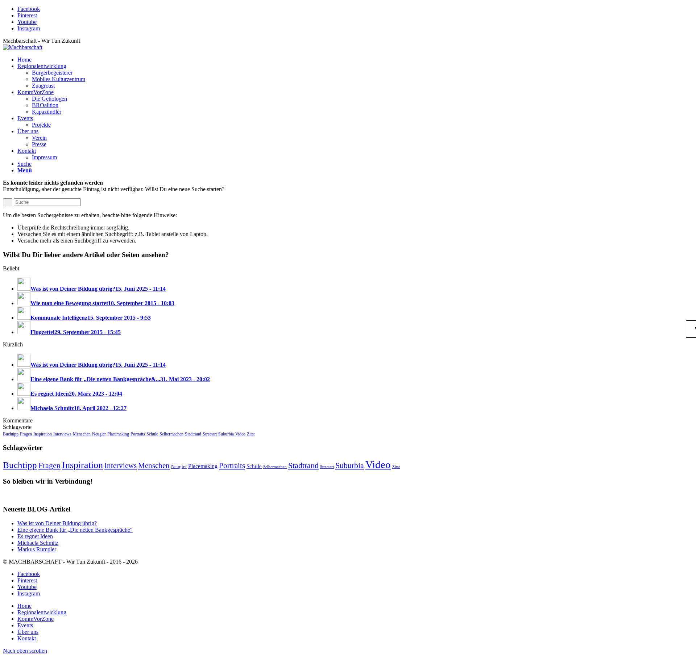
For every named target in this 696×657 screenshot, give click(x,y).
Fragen (26, 434)
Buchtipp (10, 434)
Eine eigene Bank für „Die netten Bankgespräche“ (75, 530)
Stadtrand (193, 434)
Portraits (137, 434)
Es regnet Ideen (35, 536)
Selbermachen (171, 434)
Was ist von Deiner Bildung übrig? (57, 523)
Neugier (99, 434)
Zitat (250, 434)
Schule (152, 434)
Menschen (82, 434)
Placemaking (118, 434)
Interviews (62, 434)
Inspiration (42, 434)
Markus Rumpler (36, 549)
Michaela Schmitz (37, 543)
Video (240, 434)
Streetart (210, 434)
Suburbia (226, 434)
